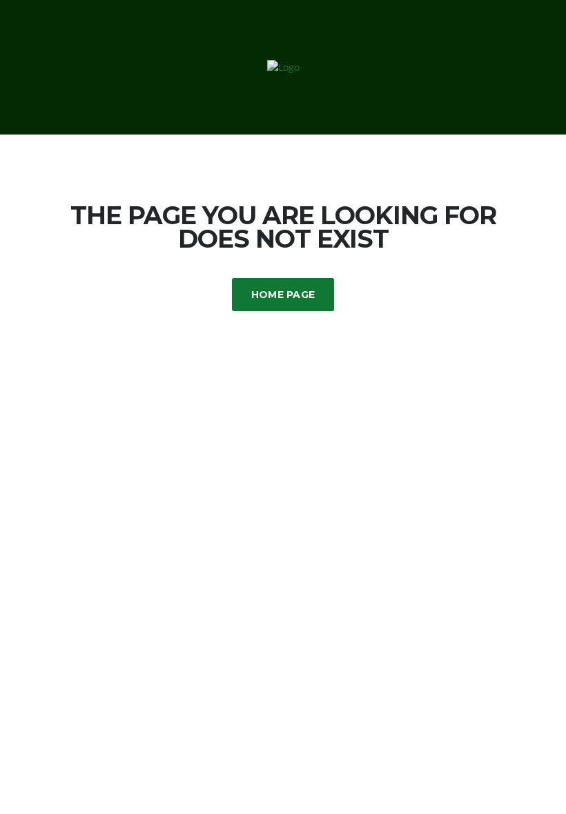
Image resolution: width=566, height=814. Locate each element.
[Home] (283, 66)
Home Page (283, 294)
